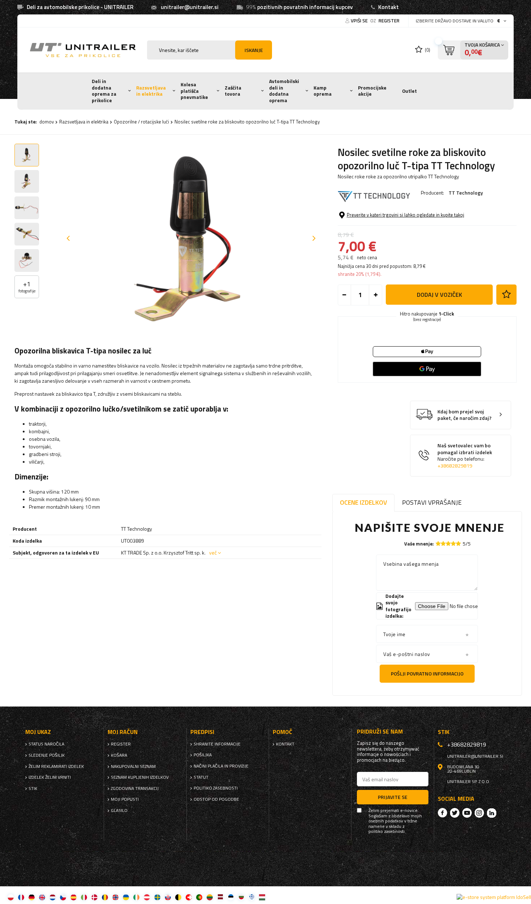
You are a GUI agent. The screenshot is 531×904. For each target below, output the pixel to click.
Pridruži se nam (380, 731)
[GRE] (251, 897)
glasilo (119, 810)
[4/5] (453, 543)
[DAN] (94, 897)
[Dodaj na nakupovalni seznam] (506, 294)
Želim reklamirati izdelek (56, 766)
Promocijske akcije (372, 91)
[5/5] (458, 543)
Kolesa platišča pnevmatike (194, 91)
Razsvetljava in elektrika (151, 91)
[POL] (10, 897)
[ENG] (42, 897)
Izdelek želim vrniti (50, 777)
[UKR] (126, 897)
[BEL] (178, 897)
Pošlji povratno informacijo (427, 673)
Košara (119, 755)
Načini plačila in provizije (221, 766)
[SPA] (73, 897)
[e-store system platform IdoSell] (494, 897)
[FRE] (21, 897)
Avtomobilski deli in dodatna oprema (284, 91)
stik (33, 788)
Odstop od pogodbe (216, 799)
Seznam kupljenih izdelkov (140, 777)
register (389, 20)
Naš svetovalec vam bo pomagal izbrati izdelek (464, 455)
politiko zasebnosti (216, 788)
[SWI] (189, 897)
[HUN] (262, 897)
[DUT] (52, 897)
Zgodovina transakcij (135, 788)
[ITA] (84, 897)
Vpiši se (360, 20)
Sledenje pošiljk (47, 755)
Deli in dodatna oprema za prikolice (104, 91)
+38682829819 (454, 466)
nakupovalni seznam (133, 766)
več (213, 552)
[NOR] (115, 897)
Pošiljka (203, 755)
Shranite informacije (217, 744)
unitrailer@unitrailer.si (190, 7)
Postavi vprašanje (432, 502)
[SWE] (157, 897)
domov (46, 121)
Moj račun (123, 732)
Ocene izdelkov (363, 502)
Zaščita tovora (233, 91)
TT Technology (466, 192)
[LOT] (220, 897)
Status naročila (46, 744)
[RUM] (105, 897)
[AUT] (147, 897)
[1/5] (438, 543)
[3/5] (448, 543)
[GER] (31, 897)
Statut (201, 777)
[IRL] (136, 897)
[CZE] (63, 897)
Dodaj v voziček (439, 294)
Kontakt (388, 7)
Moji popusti (125, 799)
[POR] (199, 897)
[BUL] (241, 897)
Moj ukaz (38, 732)
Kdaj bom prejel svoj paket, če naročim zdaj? (464, 415)
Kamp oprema (323, 91)
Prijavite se (392, 797)
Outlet (409, 91)
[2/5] (443, 543)
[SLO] (168, 897)
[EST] (230, 897)
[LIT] (209, 897)
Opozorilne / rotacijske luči (141, 121)
